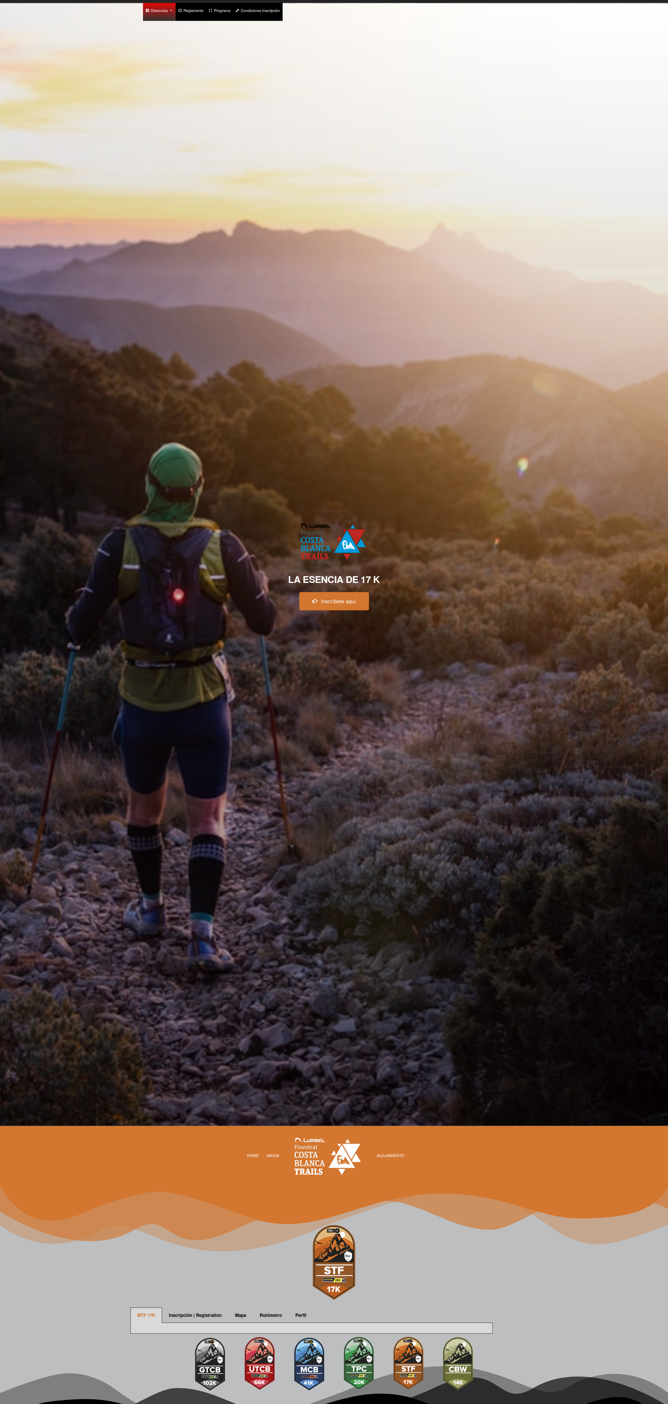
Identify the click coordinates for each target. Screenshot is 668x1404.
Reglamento (193, 10)
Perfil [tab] (300, 1315)
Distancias (159, 10)
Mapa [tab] (240, 1315)
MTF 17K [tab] (146, 1315)
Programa (222, 10)
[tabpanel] (311, 1328)
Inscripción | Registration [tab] (195, 1315)
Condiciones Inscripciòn (260, 10)
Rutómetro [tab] (271, 1315)
